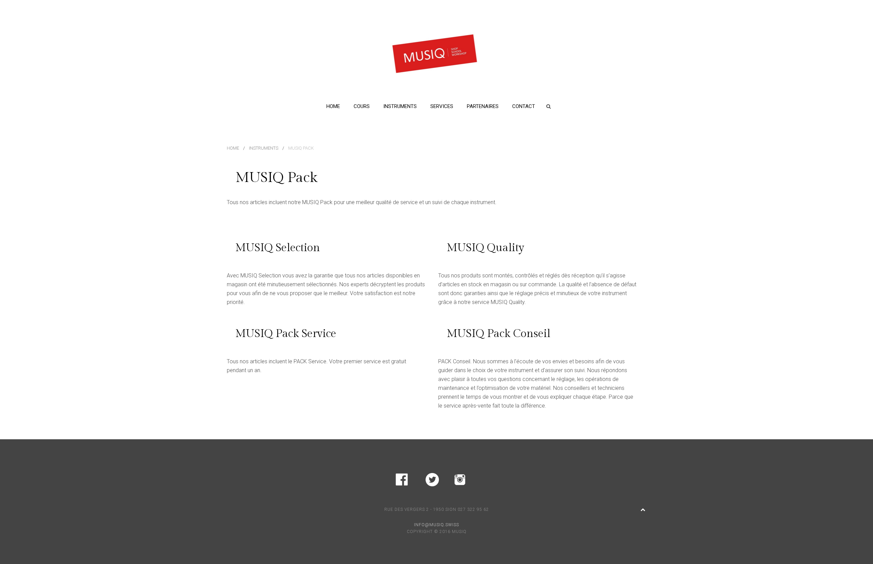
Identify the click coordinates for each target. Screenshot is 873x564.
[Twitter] (432, 478)
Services (441, 106)
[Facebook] (401, 478)
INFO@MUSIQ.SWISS (436, 524)
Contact (523, 106)
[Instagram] (460, 478)
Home (333, 106)
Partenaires (483, 106)
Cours (362, 106)
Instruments (400, 106)
